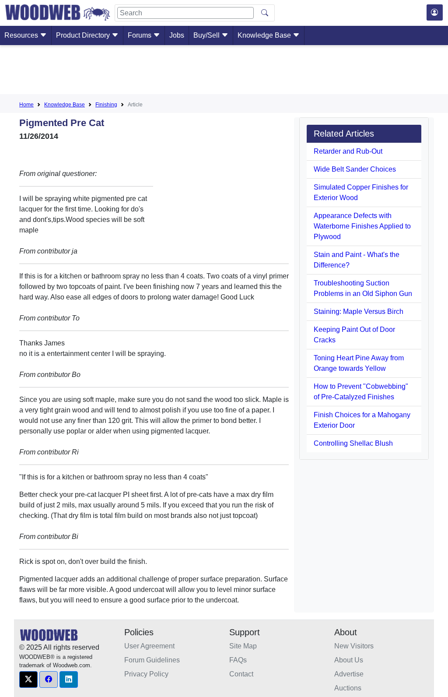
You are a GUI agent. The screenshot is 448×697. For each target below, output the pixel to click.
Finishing (106, 105)
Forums (140, 35)
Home (26, 105)
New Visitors (354, 646)
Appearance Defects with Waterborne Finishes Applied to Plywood (362, 226)
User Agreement (149, 646)
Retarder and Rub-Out (348, 151)
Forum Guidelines (152, 660)
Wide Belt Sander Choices (355, 169)
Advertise (349, 674)
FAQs (238, 660)
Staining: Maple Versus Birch (358, 311)
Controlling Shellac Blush (353, 443)
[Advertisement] (224, 71)
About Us (348, 660)
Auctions (347, 688)
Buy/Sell (207, 35)
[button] (28, 679)
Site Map (243, 646)
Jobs (176, 35)
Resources (22, 35)
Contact (241, 674)
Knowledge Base (265, 35)
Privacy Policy (146, 674)
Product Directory (84, 35)
